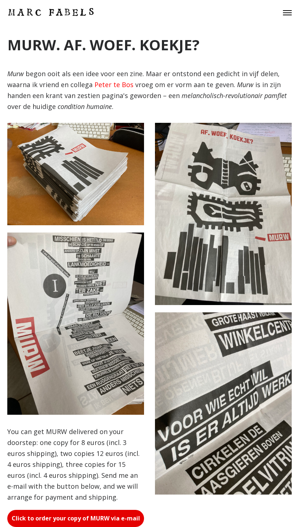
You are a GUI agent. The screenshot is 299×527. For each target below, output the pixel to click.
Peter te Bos (113, 84)
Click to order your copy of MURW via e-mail (76, 518)
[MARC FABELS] (51, 12)
